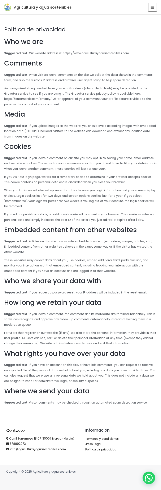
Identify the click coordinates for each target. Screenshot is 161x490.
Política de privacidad (100, 449)
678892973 (17, 444)
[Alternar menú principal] (152, 7)
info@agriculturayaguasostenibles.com (37, 449)
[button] (149, 478)
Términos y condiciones (102, 439)
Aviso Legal (93, 444)
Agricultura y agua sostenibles (43, 7)
